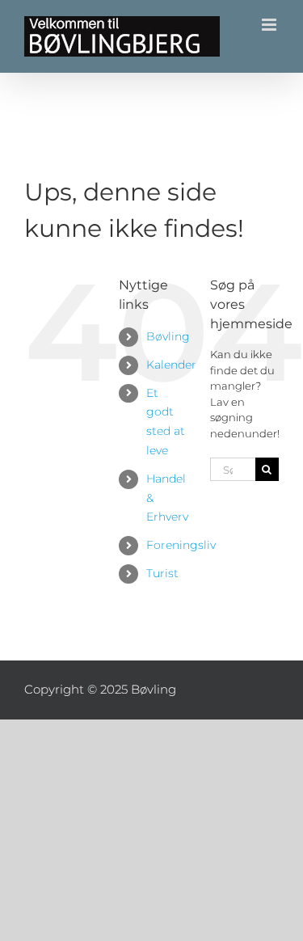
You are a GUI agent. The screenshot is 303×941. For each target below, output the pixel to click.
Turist (162, 573)
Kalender (171, 364)
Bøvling (168, 336)
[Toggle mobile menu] (270, 24)
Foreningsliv (181, 545)
